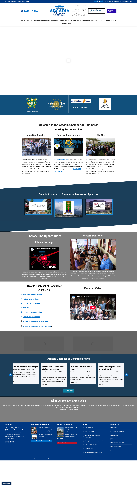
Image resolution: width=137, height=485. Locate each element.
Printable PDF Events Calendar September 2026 (37, 326)
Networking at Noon (31, 299)
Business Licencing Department (93, 457)
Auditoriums (114, 440)
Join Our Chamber (36, 135)
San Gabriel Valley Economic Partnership (92, 441)
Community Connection (32, 312)
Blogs (14, 371)
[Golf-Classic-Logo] (32, 103)
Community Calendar (31, 317)
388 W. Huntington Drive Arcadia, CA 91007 (19, 1)
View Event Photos (32, 112)
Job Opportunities (116, 451)
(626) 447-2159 (31, 11)
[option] (68, 414)
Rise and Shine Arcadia (68, 135)
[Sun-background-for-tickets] (56, 104)
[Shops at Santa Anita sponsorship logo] (38, 206)
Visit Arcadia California (91, 449)
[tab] (65, 422)
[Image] (44, 343)
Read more (15, 384)
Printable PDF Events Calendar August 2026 (36, 321)
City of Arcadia (89, 432)
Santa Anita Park (89, 436)
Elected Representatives (117, 447)
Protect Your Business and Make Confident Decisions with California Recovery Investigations (111, 369)
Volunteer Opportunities (117, 436)
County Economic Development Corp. (95, 445)
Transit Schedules (116, 454)
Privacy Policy (118, 462)
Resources (114, 432)
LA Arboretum (89, 453)
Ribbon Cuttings (44, 242)
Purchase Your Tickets (80, 107)
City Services (114, 443)
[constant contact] (93, 254)
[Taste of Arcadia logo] (105, 104)
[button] (10, 377)
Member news (19, 371)
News (24, 371)
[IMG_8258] (36, 147)
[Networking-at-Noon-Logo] (81, 101)
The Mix (101, 135)
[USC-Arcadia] (99, 206)
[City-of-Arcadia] (68, 208)
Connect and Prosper (31, 303)
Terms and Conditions (127, 462)
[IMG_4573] (100, 147)
